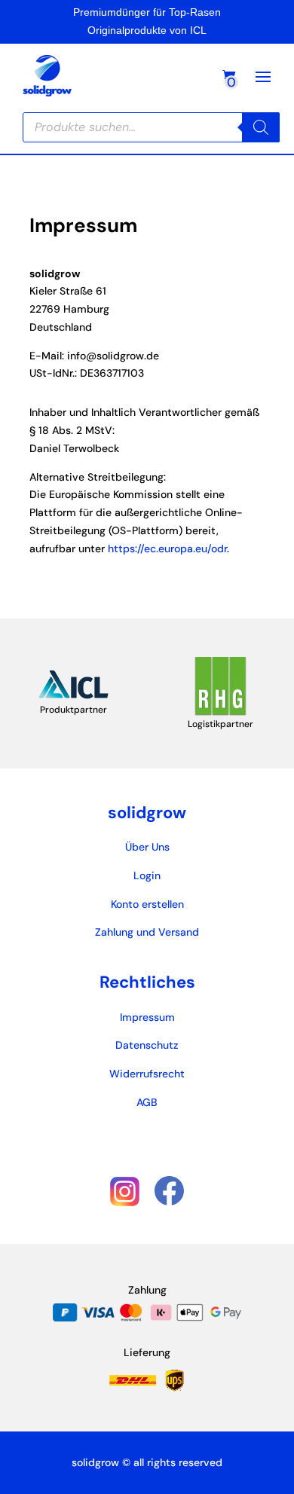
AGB (147, 1102)
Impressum (147, 1017)
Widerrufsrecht (147, 1073)
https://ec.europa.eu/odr (167, 548)
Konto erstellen (147, 904)
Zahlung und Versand (147, 932)
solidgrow (147, 812)
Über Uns (147, 847)
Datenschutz (147, 1045)
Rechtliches (147, 982)
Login (147, 875)
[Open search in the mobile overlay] (151, 127)
